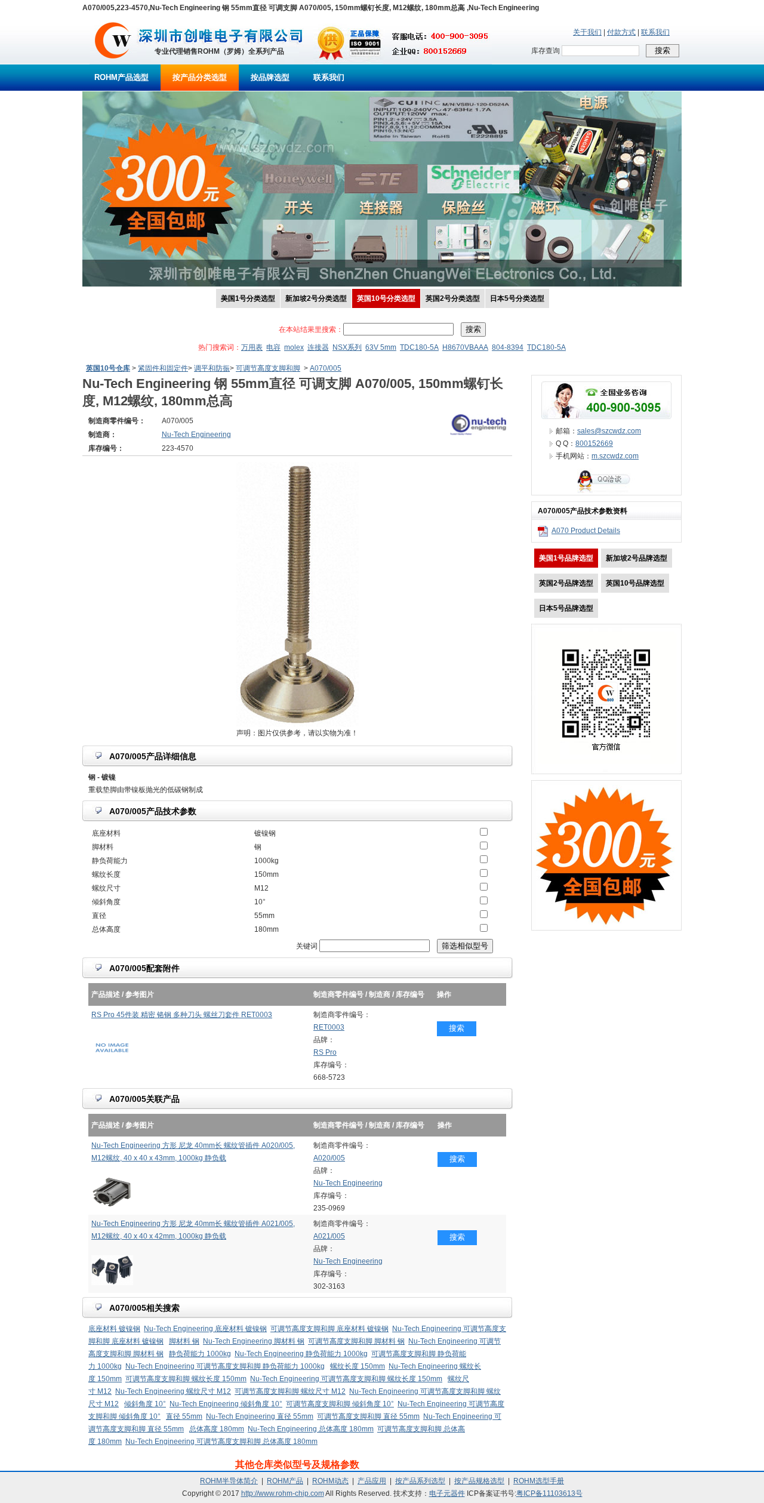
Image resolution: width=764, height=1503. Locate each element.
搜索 (456, 1028)
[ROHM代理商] (113, 62)
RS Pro (325, 1052)
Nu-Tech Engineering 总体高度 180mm (311, 1429)
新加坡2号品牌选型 (636, 558)
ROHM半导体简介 (229, 1481)
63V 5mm (380, 347)
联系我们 (655, 32)
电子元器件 (447, 1493)
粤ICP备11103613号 (549, 1493)
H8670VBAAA (465, 347)
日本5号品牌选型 (566, 608)
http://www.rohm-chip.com (282, 1493)
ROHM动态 (330, 1481)
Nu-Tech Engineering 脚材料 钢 (253, 1341)
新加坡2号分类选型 (316, 298)
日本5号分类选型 (517, 298)
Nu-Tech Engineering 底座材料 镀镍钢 (205, 1329)
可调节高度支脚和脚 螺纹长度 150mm (186, 1379)
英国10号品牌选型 (635, 583)
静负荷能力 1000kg (200, 1354)
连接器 (318, 347)
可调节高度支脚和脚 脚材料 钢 (356, 1341)
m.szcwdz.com (615, 456)
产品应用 (372, 1481)
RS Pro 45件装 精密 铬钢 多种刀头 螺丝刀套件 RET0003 (181, 1015)
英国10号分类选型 (386, 298)
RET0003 (328, 1027)
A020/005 (329, 1158)
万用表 (252, 347)
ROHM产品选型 (121, 77)
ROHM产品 (285, 1481)
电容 (273, 347)
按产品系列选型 (420, 1481)
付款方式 (621, 32)
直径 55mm (184, 1416)
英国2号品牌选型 (566, 583)
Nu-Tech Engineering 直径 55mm (259, 1416)
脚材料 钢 (184, 1341)
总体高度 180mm (216, 1429)
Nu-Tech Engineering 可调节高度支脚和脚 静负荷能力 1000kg (225, 1366)
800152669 (594, 443)
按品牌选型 (270, 77)
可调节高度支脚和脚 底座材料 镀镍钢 (329, 1329)
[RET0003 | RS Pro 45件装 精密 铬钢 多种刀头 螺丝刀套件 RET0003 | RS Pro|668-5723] (112, 1061)
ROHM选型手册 (538, 1481)
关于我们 (587, 32)
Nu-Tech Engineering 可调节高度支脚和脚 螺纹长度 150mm (346, 1379)
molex (294, 347)
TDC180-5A (419, 347)
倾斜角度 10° (145, 1404)
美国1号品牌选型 (566, 558)
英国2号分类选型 (453, 298)
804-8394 (507, 347)
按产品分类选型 (199, 77)
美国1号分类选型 (248, 298)
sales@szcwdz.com (609, 431)
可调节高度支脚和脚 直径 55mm (368, 1416)
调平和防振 (212, 368)
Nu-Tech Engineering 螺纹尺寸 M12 (173, 1391)
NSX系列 (347, 347)
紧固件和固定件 (163, 368)
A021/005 (329, 1236)
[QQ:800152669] (606, 492)
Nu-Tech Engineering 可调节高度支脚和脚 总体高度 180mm (221, 1441)
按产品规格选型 (479, 1481)
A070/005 (325, 368)
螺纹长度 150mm (357, 1366)
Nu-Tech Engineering (348, 1183)
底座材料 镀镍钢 (114, 1329)
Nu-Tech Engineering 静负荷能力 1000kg (301, 1354)
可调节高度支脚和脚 (268, 368)
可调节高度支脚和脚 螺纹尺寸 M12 (290, 1391)
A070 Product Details (586, 530)
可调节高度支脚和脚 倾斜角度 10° (340, 1404)
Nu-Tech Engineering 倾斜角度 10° (226, 1404)
